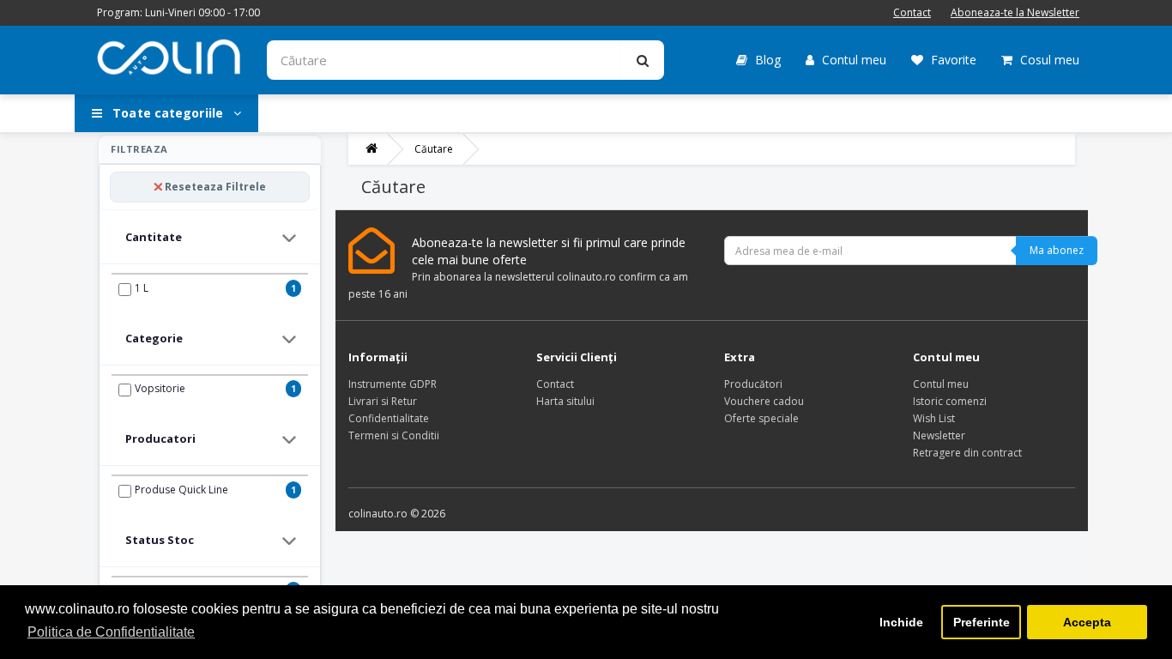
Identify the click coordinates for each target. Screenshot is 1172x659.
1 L (141, 288)
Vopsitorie (160, 388)
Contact (912, 12)
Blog (766, 59)
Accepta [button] (1087, 622)
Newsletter (939, 435)
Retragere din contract (967, 452)
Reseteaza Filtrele (215, 186)
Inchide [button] (901, 622)
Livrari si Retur (382, 401)
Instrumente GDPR (392, 384)
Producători (753, 384)
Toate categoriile (168, 113)
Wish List (934, 418)
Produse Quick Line (181, 489)
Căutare (433, 149)
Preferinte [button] (981, 622)
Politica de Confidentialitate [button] (111, 632)
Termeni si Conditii (393, 435)
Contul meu (852, 59)
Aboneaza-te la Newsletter (1015, 12)
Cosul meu (1048, 59)
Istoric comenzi (950, 401)
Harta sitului (565, 401)
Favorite (951, 59)
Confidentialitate (388, 418)
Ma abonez (1057, 250)
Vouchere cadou (764, 401)
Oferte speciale (761, 418)
